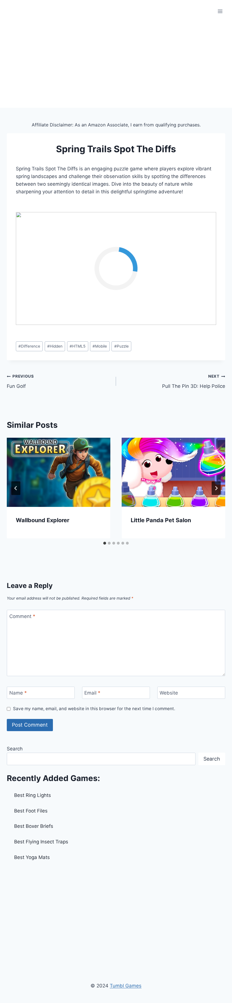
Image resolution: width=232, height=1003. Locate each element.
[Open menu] (220, 11)
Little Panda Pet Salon (161, 520)
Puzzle (121, 346)
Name (18, 693)
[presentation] (58, 472)
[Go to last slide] (15, 488)
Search (15, 749)
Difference (29, 346)
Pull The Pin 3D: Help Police (193, 381)
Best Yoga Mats (32, 857)
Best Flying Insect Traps (41, 842)
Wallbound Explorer (42, 520)
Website (169, 693)
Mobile (100, 346)
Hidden (55, 346)
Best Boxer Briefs (33, 826)
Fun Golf (20, 381)
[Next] (216, 488)
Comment (22, 616)
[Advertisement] (116, 65)
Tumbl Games (125, 986)
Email (92, 693)
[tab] (104, 543)
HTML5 (77, 346)
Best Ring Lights (32, 795)
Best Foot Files (31, 811)
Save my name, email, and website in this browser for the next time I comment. (94, 708)
